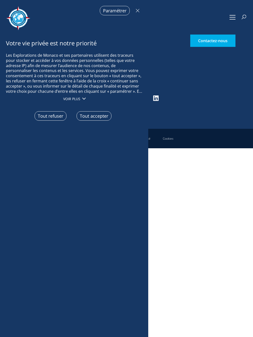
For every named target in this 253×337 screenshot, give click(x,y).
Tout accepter (94, 116)
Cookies (168, 138)
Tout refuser (136, 10)
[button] (232, 17)
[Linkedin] (156, 98)
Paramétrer (114, 11)
